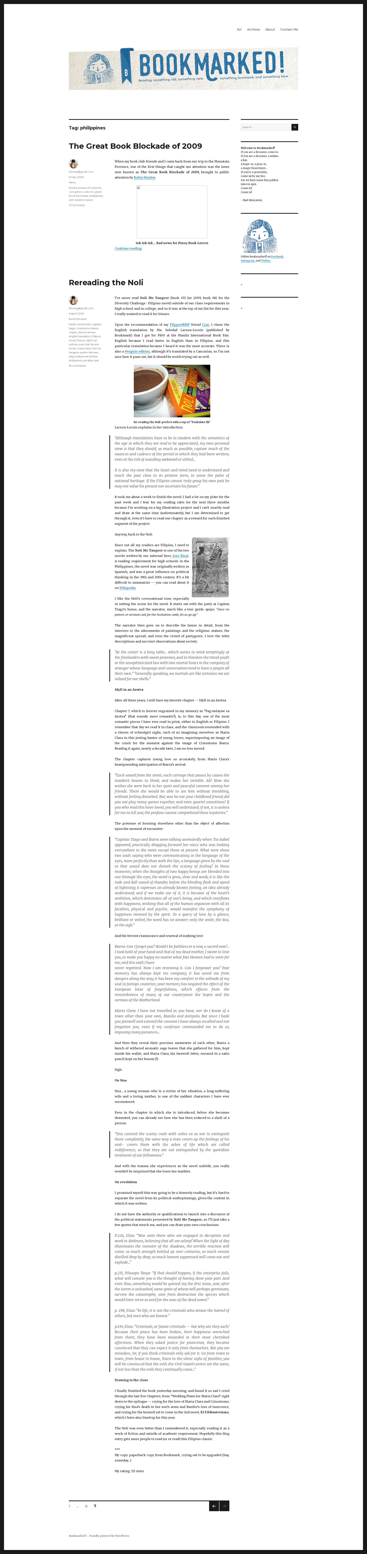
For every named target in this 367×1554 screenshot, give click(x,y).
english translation (80, 336)
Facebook (277, 256)
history (81, 340)
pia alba (88, 360)
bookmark (84, 324)
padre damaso (89, 352)
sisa (96, 360)
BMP (186, 325)
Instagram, (248, 260)
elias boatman (87, 332)
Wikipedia (127, 588)
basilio (73, 324)
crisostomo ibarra (87, 328)
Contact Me (289, 29)
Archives (253, 29)
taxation (80, 199)
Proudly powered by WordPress (109, 1536)
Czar (205, 325)
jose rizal (84, 344)
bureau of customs (89, 187)
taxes (89, 199)
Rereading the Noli (106, 282)
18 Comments (77, 365)
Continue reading (128, 248)
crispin (73, 332)
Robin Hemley (144, 177)
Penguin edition (137, 351)
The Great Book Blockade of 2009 (135, 146)
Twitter (265, 260)
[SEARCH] (294, 127)
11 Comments (77, 205)
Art (239, 29)
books (73, 187)
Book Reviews (78, 318)
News (72, 182)
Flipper (175, 325)
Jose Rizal (180, 556)
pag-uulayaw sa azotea (83, 356)
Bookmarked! (77, 1536)
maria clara (84, 348)
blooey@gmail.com (81, 171)
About (270, 29)
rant (71, 199)
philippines (96, 195)
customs (88, 191)
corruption (75, 191)
